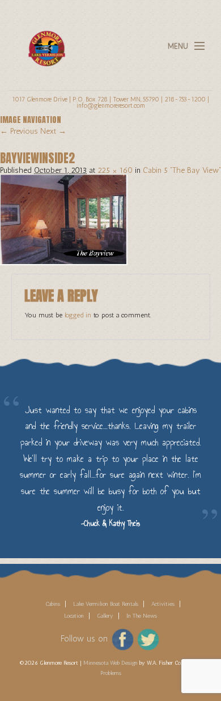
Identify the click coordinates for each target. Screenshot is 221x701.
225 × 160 (115, 170)
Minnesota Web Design (110, 663)
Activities (163, 604)
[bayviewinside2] (64, 219)
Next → (53, 131)
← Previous (19, 131)
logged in (78, 315)
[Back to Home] (43, 41)
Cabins (52, 604)
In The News (141, 616)
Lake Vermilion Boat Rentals (105, 604)
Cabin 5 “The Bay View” (182, 170)
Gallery (105, 616)
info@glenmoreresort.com (110, 105)
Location (74, 616)
